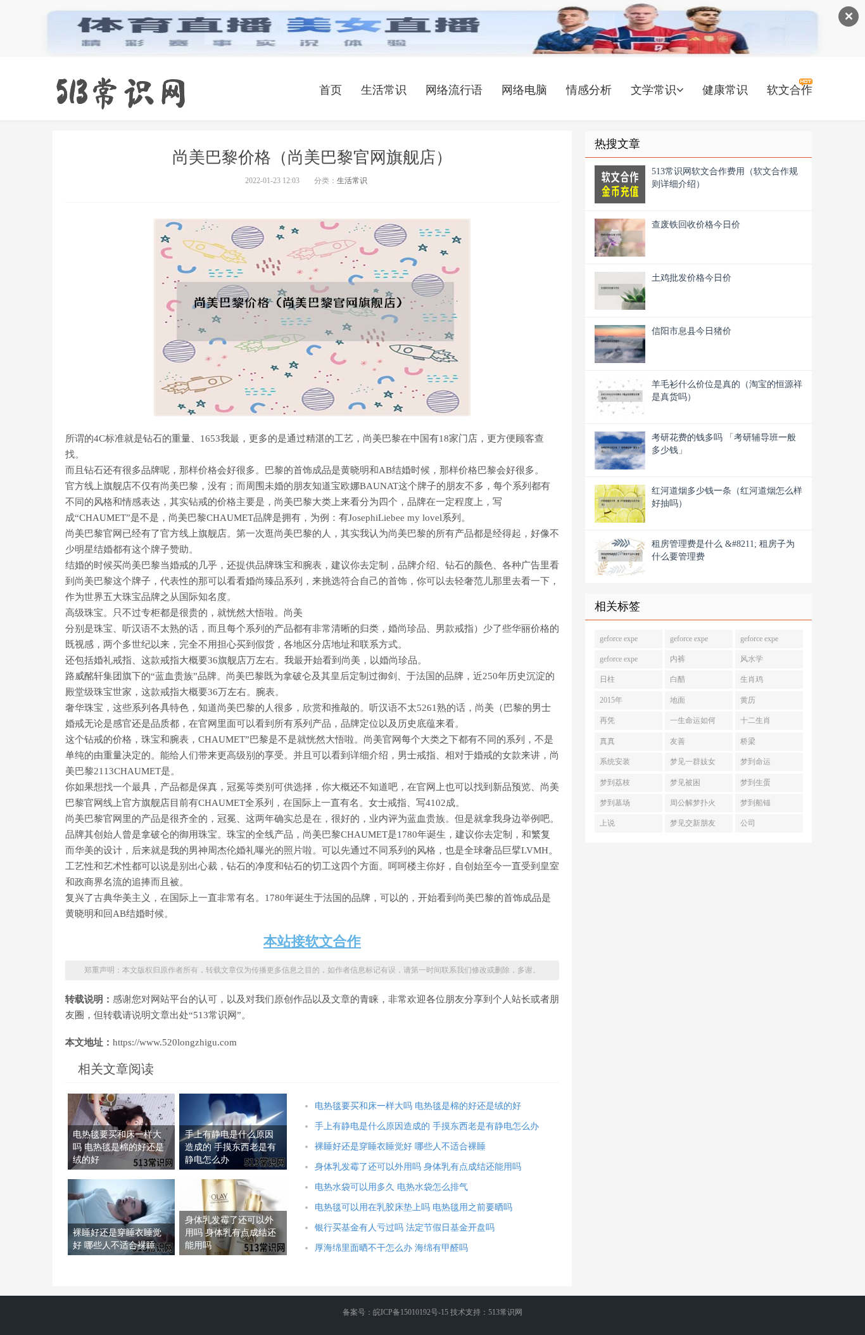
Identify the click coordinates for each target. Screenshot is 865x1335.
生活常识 (384, 90)
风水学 (751, 659)
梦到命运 (755, 761)
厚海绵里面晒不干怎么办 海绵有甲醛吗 (391, 1248)
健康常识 (725, 90)
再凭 (607, 720)
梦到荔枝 (615, 782)
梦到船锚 (755, 802)
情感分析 (589, 90)
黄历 (747, 700)
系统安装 (615, 761)
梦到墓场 (615, 802)
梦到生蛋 (755, 782)
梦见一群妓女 (693, 761)
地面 (677, 700)
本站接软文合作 (312, 941)
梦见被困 (685, 782)
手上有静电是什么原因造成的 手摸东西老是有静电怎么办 (427, 1126)
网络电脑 (524, 90)
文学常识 (653, 90)
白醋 (677, 679)
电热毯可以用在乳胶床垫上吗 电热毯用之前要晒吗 (413, 1207)
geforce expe (619, 638)
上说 (607, 823)
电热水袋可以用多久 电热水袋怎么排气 (391, 1187)
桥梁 (747, 741)
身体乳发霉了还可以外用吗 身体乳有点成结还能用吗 (418, 1167)
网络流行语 (454, 90)
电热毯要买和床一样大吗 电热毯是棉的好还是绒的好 (418, 1106)
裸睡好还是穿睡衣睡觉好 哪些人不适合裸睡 (400, 1146)
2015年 (611, 700)
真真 (607, 741)
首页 (330, 90)
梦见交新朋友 (693, 823)
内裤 (677, 659)
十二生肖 (755, 720)
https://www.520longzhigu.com (120, 92)
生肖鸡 (751, 679)
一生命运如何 (693, 720)
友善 (677, 741)
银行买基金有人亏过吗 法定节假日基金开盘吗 (405, 1227)
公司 (747, 823)
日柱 (607, 679)
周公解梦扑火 (693, 802)
